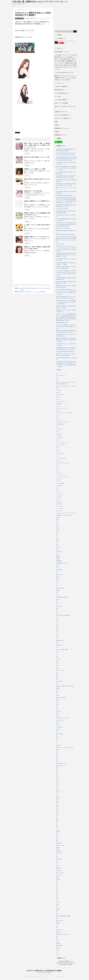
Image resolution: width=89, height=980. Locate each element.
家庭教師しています (60, 640)
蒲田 (57, 861)
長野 (57, 906)
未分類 (57, 724)
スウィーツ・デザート (60, 444)
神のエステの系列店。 (60, 243)
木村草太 (58, 722)
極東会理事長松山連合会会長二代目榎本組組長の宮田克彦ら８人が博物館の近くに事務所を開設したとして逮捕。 (66, 340)
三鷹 (57, 519)
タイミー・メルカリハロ (61, 458)
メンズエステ (59, 501)
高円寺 (57, 938)
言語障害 (58, 879)
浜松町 (57, 770)
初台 (57, 572)
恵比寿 (57, 676)
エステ (57, 414)
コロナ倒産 (58, 435)
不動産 (57, 526)
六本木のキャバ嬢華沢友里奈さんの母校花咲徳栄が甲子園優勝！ (44, 970)
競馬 (57, 827)
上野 (57, 522)
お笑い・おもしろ (59, 394)
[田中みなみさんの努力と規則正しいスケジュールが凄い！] (19, 162)
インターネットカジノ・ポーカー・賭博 (64, 412)
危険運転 (58, 590)
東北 (57, 736)
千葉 (57, 585)
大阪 (57, 631)
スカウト (58, 446)
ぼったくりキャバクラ (60, 401)
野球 (57, 890)
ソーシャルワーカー (60, 453)
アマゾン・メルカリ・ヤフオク (62, 408)
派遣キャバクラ (59, 765)
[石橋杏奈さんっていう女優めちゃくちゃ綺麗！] (19, 174)
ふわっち (58, 399)
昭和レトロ (58, 715)
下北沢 (57, 524)
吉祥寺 (57, 594)
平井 (57, 663)
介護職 (57, 549)
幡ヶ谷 (57, 660)
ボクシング (58, 492)
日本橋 (57, 704)
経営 (57, 834)
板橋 (57, 738)
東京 (57, 731)
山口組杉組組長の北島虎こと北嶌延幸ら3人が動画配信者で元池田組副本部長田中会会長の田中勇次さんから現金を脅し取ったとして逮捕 (66, 158)
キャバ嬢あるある (59, 424)
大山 (57, 624)
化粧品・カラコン (59, 574)
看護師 (57, 802)
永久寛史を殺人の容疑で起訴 (62, 208)
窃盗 (57, 822)
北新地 (57, 578)
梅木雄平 (58, 749)
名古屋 (57, 599)
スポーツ (58, 449)
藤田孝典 (58, 868)
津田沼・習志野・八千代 (61, 763)
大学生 (57, 619)
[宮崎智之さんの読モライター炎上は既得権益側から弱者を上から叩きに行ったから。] (19, 218)
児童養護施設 (59, 560)
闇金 (57, 913)
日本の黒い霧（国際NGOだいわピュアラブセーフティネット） (40, 2)
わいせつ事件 (59, 403)
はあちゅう (58, 396)
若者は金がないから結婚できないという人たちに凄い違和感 (32, 291)
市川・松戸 (58, 658)
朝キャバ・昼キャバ (60, 720)
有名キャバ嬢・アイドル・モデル (30, 18)
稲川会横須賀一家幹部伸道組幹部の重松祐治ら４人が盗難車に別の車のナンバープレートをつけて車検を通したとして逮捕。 (66, 255)
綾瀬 (57, 838)
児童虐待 (58, 558)
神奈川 (57, 808)
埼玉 (57, 613)
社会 (57, 804)
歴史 (57, 758)
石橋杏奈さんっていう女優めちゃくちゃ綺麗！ (35, 169)
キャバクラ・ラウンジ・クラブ (62, 421)
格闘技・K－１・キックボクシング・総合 (64, 747)
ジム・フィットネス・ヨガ (61, 442)
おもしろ (58, 392)
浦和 (57, 772)
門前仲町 (58, 909)
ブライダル (58, 481)
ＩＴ (57, 952)
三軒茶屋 (58, 517)
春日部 (57, 713)
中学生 (57, 528)
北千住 (57, 576)
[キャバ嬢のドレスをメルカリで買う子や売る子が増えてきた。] (19, 230)
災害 (57, 786)
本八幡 (57, 729)
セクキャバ (58, 451)
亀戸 (57, 535)
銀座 (57, 900)
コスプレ (58, 430)
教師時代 (58, 688)
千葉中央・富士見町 (60, 588)
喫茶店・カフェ (59, 606)
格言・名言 (58, 745)
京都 (57, 544)
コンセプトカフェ (59, 437)
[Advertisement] (25, 120)
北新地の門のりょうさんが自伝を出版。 (33, 190)
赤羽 (57, 888)
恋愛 (57, 674)
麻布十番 (58, 947)
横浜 (57, 754)
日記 (57, 706)
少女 (57, 651)
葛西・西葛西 (59, 859)
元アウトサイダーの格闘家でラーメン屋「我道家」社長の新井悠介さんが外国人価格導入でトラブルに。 (66, 326)
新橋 (57, 701)
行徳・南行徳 (59, 870)
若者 (57, 854)
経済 (57, 836)
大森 (57, 626)
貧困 (57, 884)
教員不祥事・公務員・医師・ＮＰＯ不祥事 (64, 685)
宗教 (57, 638)
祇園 (57, 806)
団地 (57, 608)
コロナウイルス (59, 433)
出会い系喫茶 (59, 569)
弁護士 (57, 665)
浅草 (57, 767)
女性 (57, 633)
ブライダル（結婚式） (60, 483)
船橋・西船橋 (59, 852)
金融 (57, 897)
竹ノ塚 (57, 829)
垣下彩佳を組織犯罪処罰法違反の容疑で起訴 (65, 351)
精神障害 (58, 831)
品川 (57, 603)
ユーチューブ (59, 510)
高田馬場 (58, 943)
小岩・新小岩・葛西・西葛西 (62, 649)
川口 (57, 654)
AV (56, 372)
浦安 (57, 774)
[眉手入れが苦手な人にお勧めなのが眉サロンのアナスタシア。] (19, 184)
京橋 (57, 542)
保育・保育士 (59, 551)
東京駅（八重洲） (59, 733)
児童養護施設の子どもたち (61, 562)
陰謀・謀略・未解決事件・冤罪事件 (63, 915)
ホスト (57, 487)
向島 (57, 601)
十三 (57, 583)
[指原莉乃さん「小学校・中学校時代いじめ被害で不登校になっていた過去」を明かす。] (19, 252)
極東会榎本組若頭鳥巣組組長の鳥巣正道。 (64, 195)
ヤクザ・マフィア (59, 506)
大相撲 (57, 629)
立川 (57, 824)
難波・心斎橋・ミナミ (60, 920)
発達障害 (58, 797)
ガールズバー (59, 419)
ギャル (57, 426)
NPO (57, 379)
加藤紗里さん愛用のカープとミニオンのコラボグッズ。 (37, 236)
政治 (57, 683)
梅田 (57, 752)
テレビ (57, 465)
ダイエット (58, 460)
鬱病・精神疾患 (59, 945)
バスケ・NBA (59, 474)
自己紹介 (58, 847)
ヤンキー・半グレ (59, 508)
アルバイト (58, 410)
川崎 (57, 656)
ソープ (57, 455)
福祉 (57, 818)
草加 (57, 856)
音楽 (57, 925)
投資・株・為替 (59, 681)
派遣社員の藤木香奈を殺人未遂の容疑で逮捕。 (65, 234)
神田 (57, 813)
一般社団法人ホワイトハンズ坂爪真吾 (64, 515)
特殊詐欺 (58, 790)
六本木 (57, 567)
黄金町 (57, 950)
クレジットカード (59, 428)
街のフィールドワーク (60, 872)
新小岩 (57, 695)
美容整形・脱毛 (59, 843)
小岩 (57, 647)
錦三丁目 (58, 902)
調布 (57, 881)
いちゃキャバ (59, 389)
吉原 (57, 592)
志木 (57, 672)
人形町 (57, 547)
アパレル (58, 405)
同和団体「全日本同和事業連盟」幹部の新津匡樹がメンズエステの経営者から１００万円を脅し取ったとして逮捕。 (66, 168)
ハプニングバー (59, 471)
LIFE (57, 377)
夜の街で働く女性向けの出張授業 (63, 615)
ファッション (59, 478)
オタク (57, 417)
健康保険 (58, 556)
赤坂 (57, 886)
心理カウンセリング (60, 670)
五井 (57, 537)
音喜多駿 (58, 922)
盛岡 (57, 799)
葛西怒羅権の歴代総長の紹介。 (62, 322)
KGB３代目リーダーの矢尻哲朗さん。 (64, 228)
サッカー (58, 440)
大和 (57, 617)
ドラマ (57, 467)
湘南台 (57, 781)
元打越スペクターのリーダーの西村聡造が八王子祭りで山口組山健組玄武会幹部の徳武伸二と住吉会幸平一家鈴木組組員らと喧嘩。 (66, 224)
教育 (57, 690)
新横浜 (57, 699)
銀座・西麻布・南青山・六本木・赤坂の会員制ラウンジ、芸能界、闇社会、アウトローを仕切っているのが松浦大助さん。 (66, 302)
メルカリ (58, 499)
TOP (14, 6)
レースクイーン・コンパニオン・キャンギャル (65, 512)
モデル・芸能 (59, 503)
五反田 (57, 540)
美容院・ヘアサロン (60, 845)
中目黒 (57, 531)
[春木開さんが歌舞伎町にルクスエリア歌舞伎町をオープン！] (19, 206)
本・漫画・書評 (59, 726)
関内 (57, 911)
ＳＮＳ (57, 954)
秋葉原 (57, 820)
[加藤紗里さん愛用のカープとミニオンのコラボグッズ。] (19, 242)
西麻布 (57, 877)
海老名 (57, 777)
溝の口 (57, 783)
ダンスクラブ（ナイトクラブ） (62, 462)
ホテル (57, 490)
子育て (57, 635)
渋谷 (57, 779)
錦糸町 (57, 904)
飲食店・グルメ (59, 931)
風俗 (57, 927)
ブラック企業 (59, 485)
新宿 (57, 692)
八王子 (57, 565)
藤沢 (57, 865)
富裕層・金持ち (59, 644)
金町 (57, 895)
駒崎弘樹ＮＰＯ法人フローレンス (63, 934)
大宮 (57, 622)
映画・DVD (58, 711)
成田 (57, 679)
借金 (57, 553)
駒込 (57, 936)
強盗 (57, 667)
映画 (57, 708)
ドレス (57, 469)
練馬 (57, 840)
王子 (57, 793)
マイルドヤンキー (59, 494)
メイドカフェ (59, 496)
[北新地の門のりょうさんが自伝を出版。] (19, 196)
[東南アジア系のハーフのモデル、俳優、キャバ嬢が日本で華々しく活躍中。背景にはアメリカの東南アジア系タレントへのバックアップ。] (19, 149)
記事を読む (27, 153)
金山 (57, 893)
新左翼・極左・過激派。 (61, 697)
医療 (57, 581)
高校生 (57, 941)
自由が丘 (58, 849)
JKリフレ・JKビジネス (60, 375)
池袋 (57, 761)
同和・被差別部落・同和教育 (62, 597)
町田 (57, 795)
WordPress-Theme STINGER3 (44, 974)
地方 (57, 610)
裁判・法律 (58, 874)
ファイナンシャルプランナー (62, 476)
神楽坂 (57, 811)
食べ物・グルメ (59, 929)
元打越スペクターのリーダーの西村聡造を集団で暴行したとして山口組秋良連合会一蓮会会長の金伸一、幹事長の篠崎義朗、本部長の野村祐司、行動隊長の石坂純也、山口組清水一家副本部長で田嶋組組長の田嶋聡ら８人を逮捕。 (66, 317)
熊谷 (57, 788)
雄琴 (57, 918)
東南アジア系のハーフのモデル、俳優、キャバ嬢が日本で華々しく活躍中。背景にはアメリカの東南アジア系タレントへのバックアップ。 (37, 145)
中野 (57, 533)
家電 (57, 642)
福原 (57, 815)
